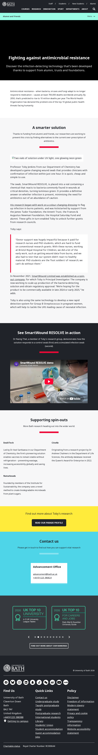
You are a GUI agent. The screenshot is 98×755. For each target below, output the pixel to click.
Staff (51, 3)
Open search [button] (94, 9)
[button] (28, 637)
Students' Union (44, 725)
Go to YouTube (59, 682)
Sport (61, 9)
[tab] (35, 637)
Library (39, 721)
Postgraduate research (48, 713)
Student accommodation (49, 729)
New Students (78, 3)
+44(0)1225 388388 (13, 717)
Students (62, 3)
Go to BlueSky (12, 682)
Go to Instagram (19, 682)
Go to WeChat (45, 682)
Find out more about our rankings (49, 646)
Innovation (49, 9)
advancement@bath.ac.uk (45, 574)
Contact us (41, 697)
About (85, 9)
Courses (25, 9)
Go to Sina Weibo (52, 682)
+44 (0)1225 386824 (42, 577)
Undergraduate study (47, 701)
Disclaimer (73, 697)
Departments (72, 9)
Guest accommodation (47, 733)
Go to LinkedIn (25, 682)
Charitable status (11, 746)
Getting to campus (18, 721)
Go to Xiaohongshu (65, 682)
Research (36, 9)
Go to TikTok (39, 682)
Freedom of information (80, 701)
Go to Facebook (6, 682)
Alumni (93, 3)
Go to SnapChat (32, 682)
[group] (29, 618)
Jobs (37, 736)
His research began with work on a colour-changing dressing (43, 204)
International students (47, 717)
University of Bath (9, 4)
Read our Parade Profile (49, 522)
